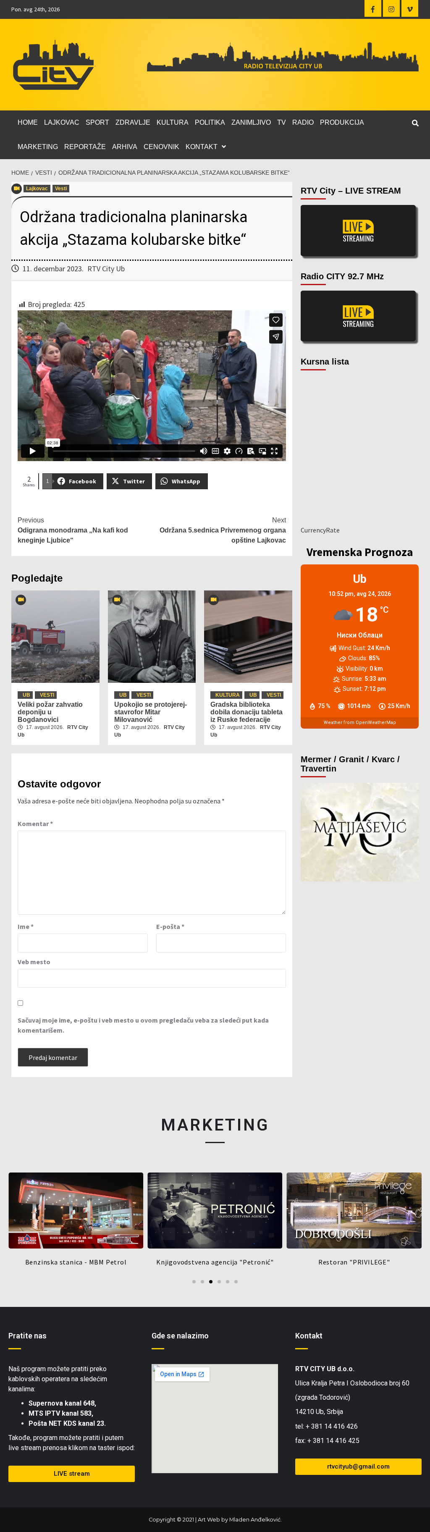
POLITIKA (210, 122)
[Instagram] (391, 8)
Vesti (61, 189)
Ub (26, 695)
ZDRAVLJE (132, 122)
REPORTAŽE (85, 146)
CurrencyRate (320, 530)
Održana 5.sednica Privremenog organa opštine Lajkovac (223, 530)
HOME (28, 122)
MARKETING (38, 146)
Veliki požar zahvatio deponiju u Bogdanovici (50, 712)
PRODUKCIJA (342, 122)
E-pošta (170, 926)
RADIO (303, 122)
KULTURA (173, 122)
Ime (26, 926)
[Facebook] (372, 8)
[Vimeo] (409, 8)
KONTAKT (202, 146)
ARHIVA (124, 146)
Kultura (227, 695)
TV (281, 122)
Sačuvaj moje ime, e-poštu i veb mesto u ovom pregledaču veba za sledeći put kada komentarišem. (143, 1025)
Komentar (35, 823)
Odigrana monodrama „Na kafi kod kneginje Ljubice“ (73, 530)
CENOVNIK (161, 146)
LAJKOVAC (61, 122)
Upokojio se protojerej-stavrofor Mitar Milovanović (150, 712)
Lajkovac (37, 189)
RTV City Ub (106, 268)
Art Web (209, 1519)
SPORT (97, 122)
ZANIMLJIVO (251, 122)
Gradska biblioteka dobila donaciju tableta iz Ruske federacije (246, 712)
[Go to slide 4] (219, 1281)
